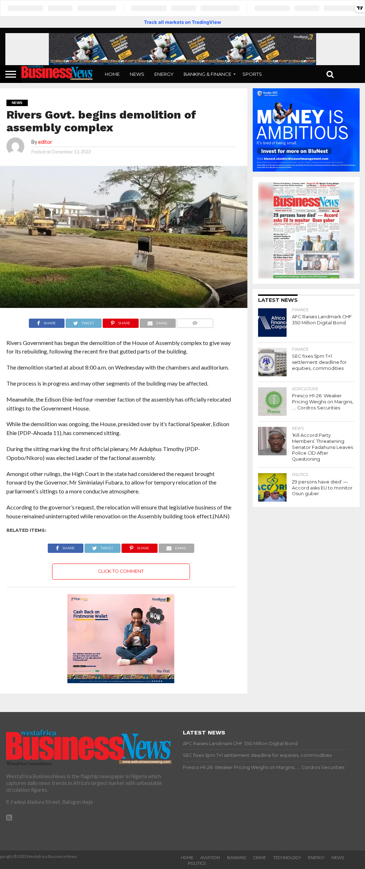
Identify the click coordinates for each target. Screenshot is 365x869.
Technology (287, 857)
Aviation (210, 857)
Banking (236, 857)
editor (45, 142)
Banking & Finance (207, 74)
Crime (259, 857)
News (137, 74)
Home (112, 74)
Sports (252, 74)
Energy (164, 74)
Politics (197, 863)
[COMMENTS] (195, 321)
